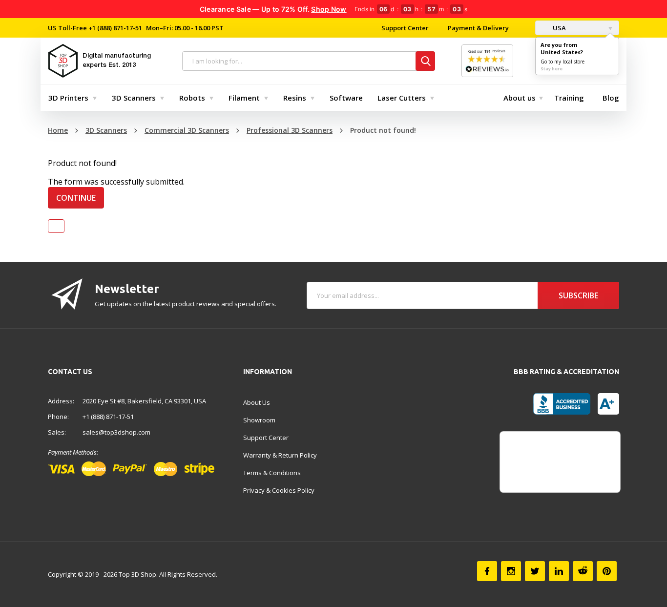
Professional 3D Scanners (290, 130)
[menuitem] (70, 97)
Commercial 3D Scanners (187, 130)
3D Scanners (134, 98)
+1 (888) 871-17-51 (114, 27)
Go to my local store (562, 61)
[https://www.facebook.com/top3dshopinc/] (487, 571)
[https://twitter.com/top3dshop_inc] (535, 571)
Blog (611, 98)
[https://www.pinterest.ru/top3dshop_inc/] (607, 571)
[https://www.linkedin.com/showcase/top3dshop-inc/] (559, 571)
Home (58, 130)
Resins (294, 98)
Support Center (405, 27)
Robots (192, 98)
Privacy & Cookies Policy (278, 490)
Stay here (552, 68)
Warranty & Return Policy (280, 455)
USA (558, 27)
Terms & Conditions (272, 472)
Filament (244, 98)
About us (519, 98)
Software (346, 98)
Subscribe (578, 295)
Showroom (259, 420)
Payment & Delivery (478, 27)
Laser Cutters (401, 98)
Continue (76, 197)
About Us (256, 402)
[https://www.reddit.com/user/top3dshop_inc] (583, 571)
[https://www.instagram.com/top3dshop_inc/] (511, 571)
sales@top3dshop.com (116, 432)
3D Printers (68, 98)
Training (569, 98)
